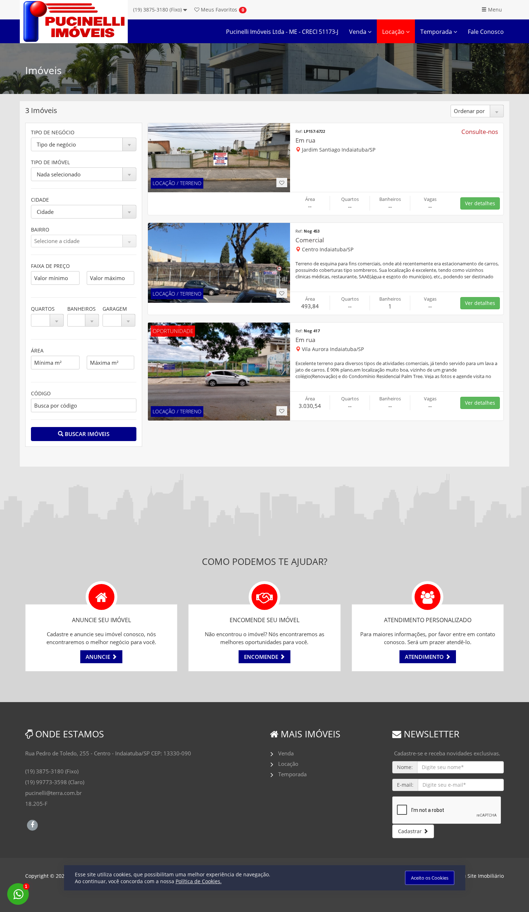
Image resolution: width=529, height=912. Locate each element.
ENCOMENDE (262, 656)
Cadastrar (410, 831)
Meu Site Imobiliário (479, 875)
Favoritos (218, 9)
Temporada (436, 32)
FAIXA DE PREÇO (50, 265)
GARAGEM (115, 308)
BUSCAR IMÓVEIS (86, 433)
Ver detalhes (480, 203)
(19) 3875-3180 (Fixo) (158, 9)
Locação (394, 32)
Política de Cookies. (199, 881)
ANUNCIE (99, 656)
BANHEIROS (81, 308)
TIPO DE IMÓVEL (50, 162)
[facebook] (32, 824)
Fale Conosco (486, 32)
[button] (83, 144)
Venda (358, 32)
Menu (494, 9)
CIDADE (40, 199)
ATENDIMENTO (425, 656)
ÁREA (37, 350)
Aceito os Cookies (429, 878)
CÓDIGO (41, 393)
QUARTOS (43, 308)
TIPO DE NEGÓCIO (52, 132)
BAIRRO (40, 229)
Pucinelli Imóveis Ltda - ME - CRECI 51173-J (282, 32)
